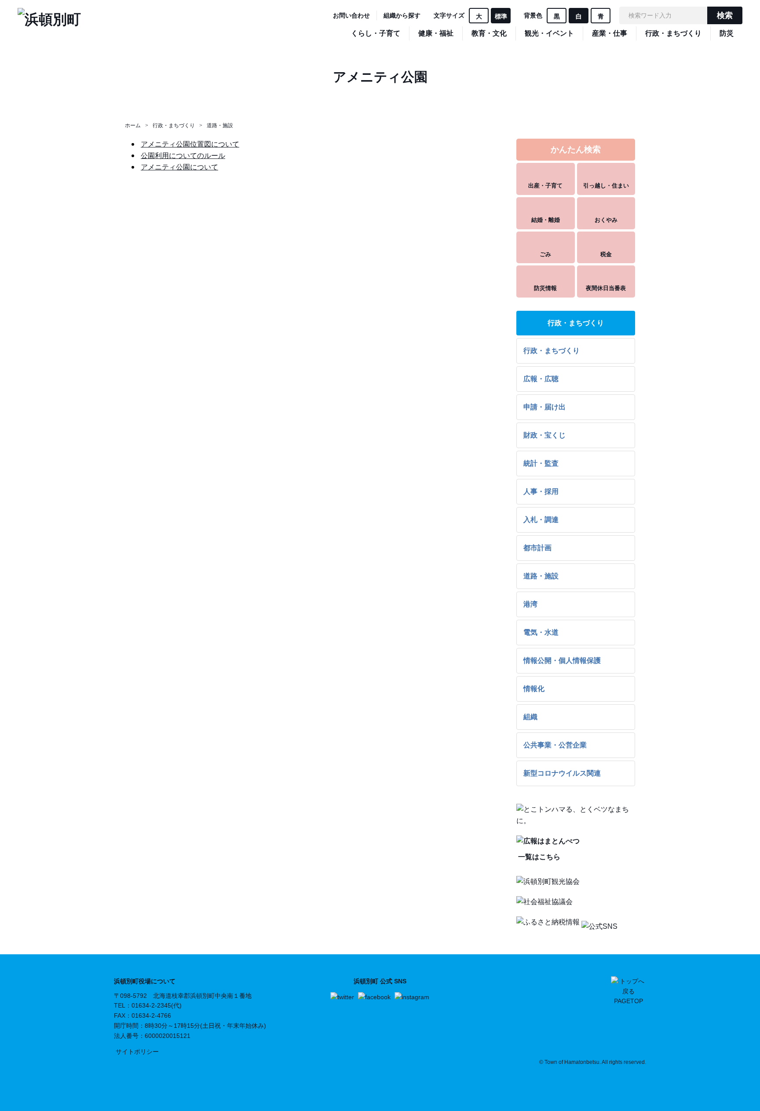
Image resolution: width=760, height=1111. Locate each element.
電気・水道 (541, 632)
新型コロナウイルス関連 (562, 773)
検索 (725, 15)
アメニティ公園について (179, 167)
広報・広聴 (541, 379)
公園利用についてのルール (183, 155)
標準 (501, 16)
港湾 (530, 604)
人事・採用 (541, 491)
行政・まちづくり (174, 125)
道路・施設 (220, 125)
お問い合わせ (351, 15)
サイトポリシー (137, 1051)
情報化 (533, 688)
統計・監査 (541, 463)
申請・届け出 (544, 407)
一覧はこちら (538, 857)
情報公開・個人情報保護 (562, 660)
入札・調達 (541, 519)
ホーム (133, 125)
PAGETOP (628, 1000)
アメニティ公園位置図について (190, 144)
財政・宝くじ (544, 435)
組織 (530, 717)
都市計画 (537, 548)
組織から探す (402, 15)
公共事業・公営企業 (555, 745)
